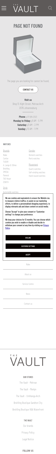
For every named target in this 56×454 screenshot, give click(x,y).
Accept (28, 255)
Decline (28, 238)
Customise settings (28, 246)
